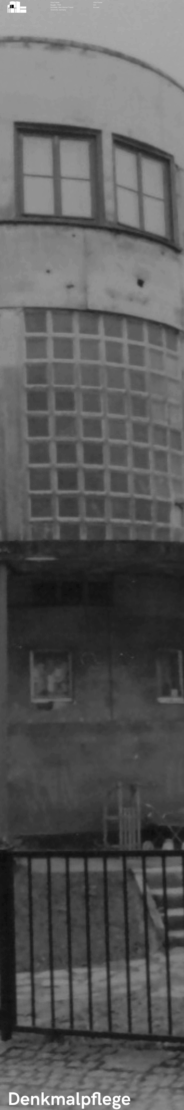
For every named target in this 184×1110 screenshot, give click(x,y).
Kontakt (96, 7)
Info (94, 5)
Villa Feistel (97, 2)
